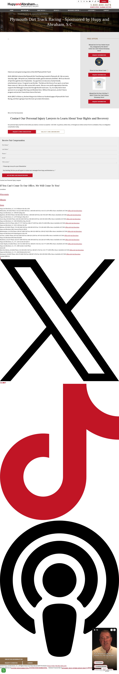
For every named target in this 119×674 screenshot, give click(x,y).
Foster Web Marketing (38, 668)
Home (11, 10)
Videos (14, 14)
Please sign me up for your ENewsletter (14, 166)
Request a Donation (11, 663)
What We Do (41, 10)
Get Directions (78, 210)
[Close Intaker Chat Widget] (114, 630)
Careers (30, 663)
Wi (4, 194)
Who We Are (25, 10)
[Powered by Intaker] (107, 671)
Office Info (71, 210)
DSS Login (63, 666)
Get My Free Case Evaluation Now (17, 175)
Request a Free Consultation (22, 132)
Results (56, 10)
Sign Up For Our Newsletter (14, 659)
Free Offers (92, 38)
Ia (2, 205)
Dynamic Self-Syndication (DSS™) (100, 668)
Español (104, 1)
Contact (106, 10)
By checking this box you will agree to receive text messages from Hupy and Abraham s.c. (29, 170)
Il (3, 200)
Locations (91, 10)
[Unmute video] (95, 630)
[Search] (109, 1)
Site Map (57, 666)
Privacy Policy (51, 666)
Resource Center (73, 10)
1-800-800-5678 (100, 5)
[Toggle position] (111, 630)
